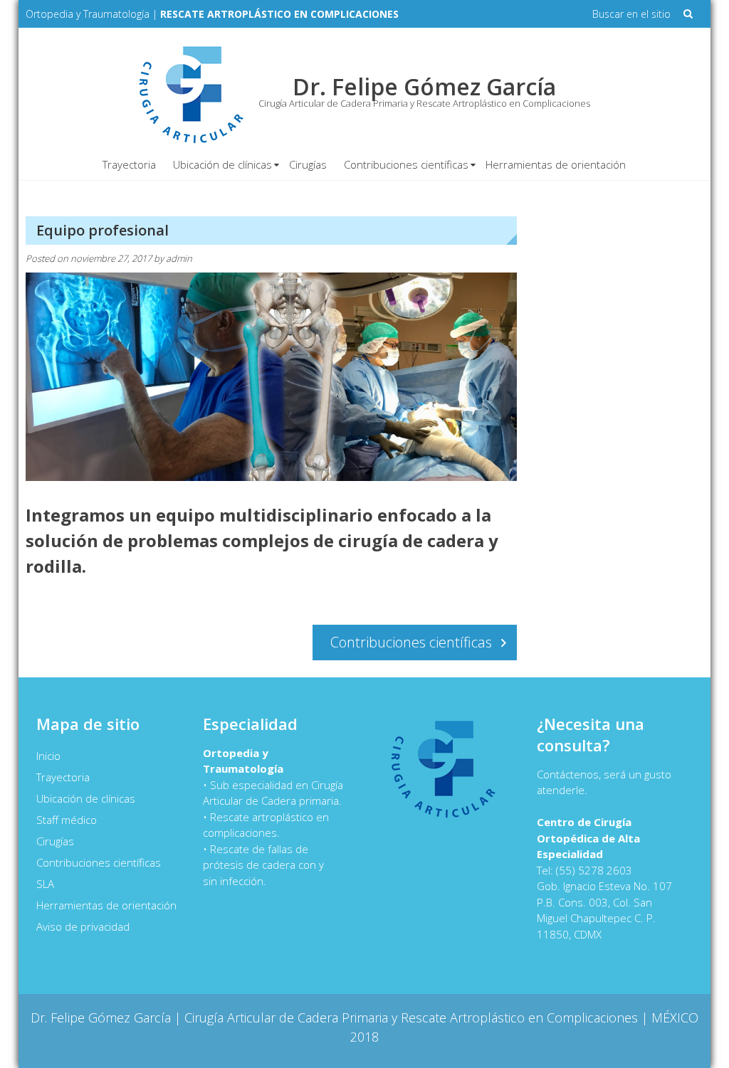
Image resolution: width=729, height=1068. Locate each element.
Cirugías (308, 164)
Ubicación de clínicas (222, 164)
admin (179, 258)
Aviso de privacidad (83, 926)
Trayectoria (129, 164)
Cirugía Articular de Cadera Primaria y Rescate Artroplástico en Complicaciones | (417, 1017)
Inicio (48, 756)
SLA (45, 884)
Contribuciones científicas (406, 164)
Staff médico (66, 820)
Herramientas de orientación (556, 164)
